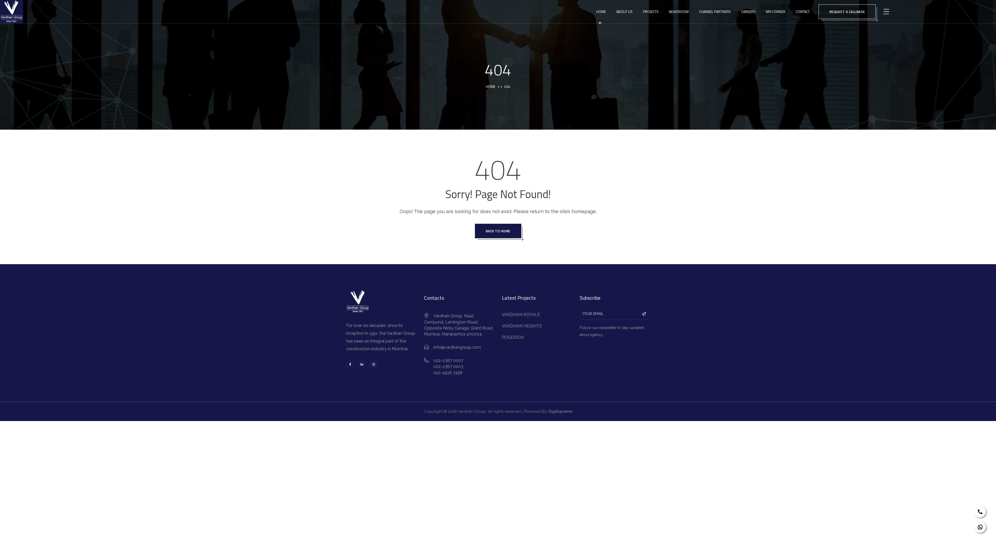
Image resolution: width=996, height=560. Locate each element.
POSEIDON (513, 337)
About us (624, 11)
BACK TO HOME (498, 231)
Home (601, 11)
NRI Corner (775, 11)
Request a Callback (847, 11)
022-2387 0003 (448, 366)
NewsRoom (679, 11)
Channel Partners (715, 11)
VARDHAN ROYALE (521, 314)
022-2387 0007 (448, 360)
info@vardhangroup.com (457, 347)
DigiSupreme (560, 411)
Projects (651, 11)
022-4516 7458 (447, 372)
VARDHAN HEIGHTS (522, 326)
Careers (748, 11)
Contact (803, 11)
